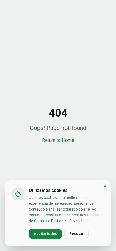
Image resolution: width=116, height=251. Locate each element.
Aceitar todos (45, 234)
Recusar (76, 234)
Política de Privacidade (70, 221)
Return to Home (58, 140)
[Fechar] (105, 186)
